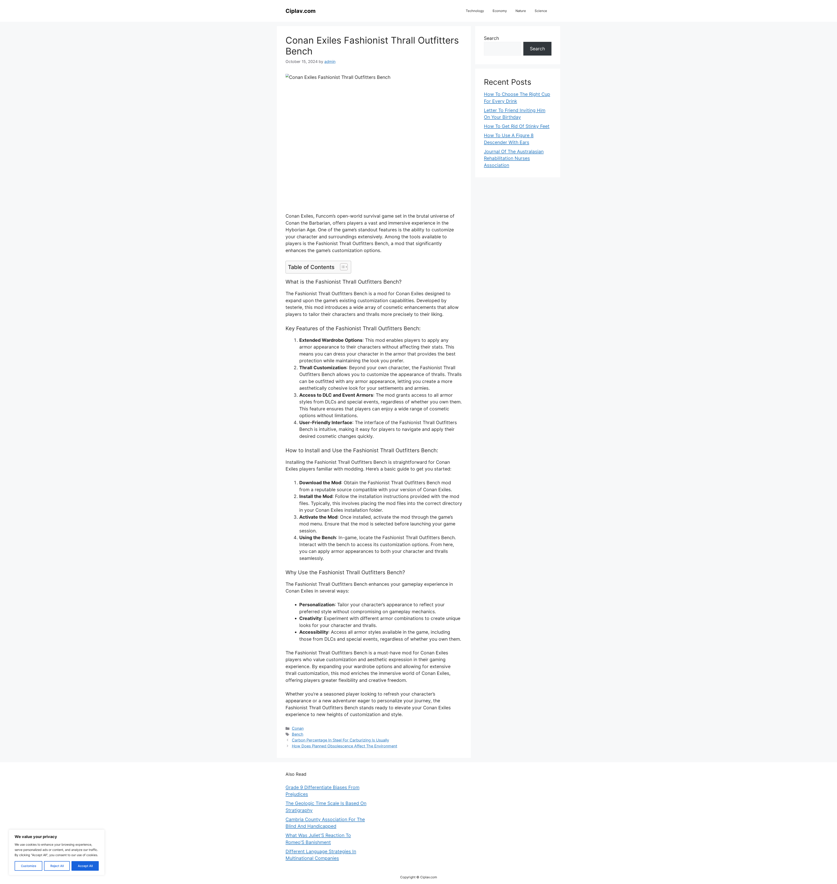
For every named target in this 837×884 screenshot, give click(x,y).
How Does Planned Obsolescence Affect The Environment (344, 746)
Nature (520, 11)
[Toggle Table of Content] (342, 267)
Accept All (85, 866)
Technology (475, 11)
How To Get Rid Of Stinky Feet (516, 126)
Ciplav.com (301, 11)
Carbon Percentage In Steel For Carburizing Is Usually (340, 740)
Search (491, 38)
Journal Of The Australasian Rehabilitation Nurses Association (514, 158)
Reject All (57, 866)
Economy (500, 11)
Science (541, 11)
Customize (28, 866)
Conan (298, 728)
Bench (297, 734)
